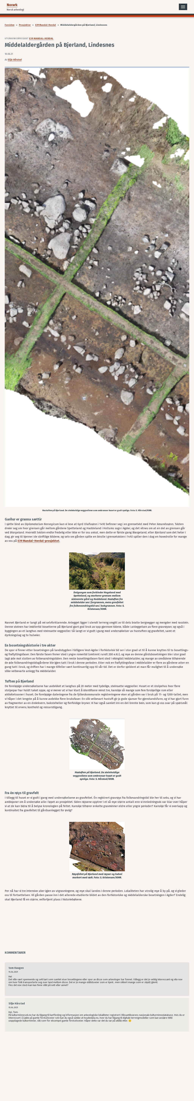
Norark (12, 5)
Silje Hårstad (15, 59)
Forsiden (9, 25)
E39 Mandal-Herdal (45, 25)
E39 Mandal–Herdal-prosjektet (38, 541)
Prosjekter (25, 25)
